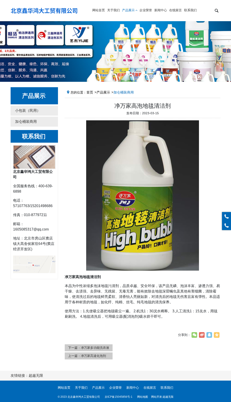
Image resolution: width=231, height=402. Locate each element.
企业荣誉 (115, 387)
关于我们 (81, 387)
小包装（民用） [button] (27, 110)
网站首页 (64, 387)
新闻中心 (132, 387)
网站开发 (156, 396)
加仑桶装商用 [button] (26, 121)
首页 (89, 92)
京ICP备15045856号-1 (118, 396)
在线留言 (149, 387)
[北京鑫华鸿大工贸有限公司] (44, 10)
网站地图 (142, 396)
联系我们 (167, 387)
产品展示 (103, 92)
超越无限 (168, 396)
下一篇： (88, 347)
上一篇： (87, 356)
